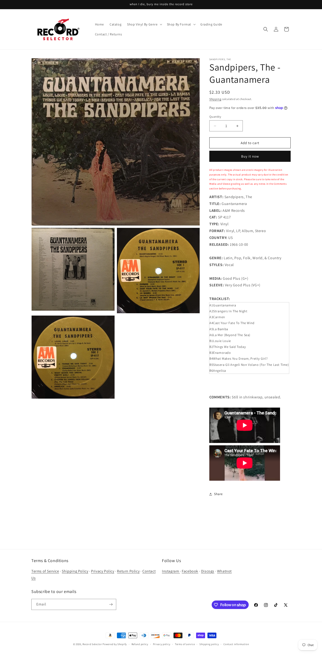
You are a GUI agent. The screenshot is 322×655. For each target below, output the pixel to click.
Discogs (207, 571)
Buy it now (250, 156)
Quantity (215, 117)
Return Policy (128, 571)
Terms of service (185, 644)
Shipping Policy (75, 571)
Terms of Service (45, 571)
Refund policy (140, 644)
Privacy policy (161, 644)
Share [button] (218, 494)
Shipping (215, 99)
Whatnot (224, 571)
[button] (144, 24)
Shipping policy (209, 644)
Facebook (190, 571)
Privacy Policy (102, 571)
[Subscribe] (111, 604)
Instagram (171, 571)
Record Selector (92, 644)
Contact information (236, 644)
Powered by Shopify (115, 644)
